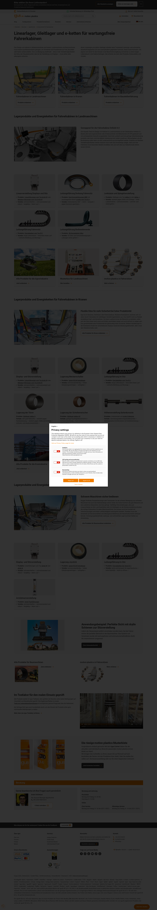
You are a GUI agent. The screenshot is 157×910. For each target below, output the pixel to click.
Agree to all (86, 480)
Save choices (78, 484)
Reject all (70, 480)
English (54, 426)
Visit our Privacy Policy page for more (62, 443)
